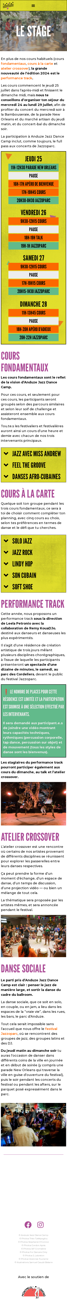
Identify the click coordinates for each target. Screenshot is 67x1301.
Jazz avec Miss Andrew (36, 453)
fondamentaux (13, 64)
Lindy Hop (22, 563)
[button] (33, 5)
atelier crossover (15, 68)
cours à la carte (40, 64)
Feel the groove (29, 465)
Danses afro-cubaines (36, 476)
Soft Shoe (22, 586)
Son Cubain (24, 575)
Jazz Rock (22, 552)
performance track (16, 78)
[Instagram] (40, 1225)
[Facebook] (28, 1225)
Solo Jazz (22, 541)
